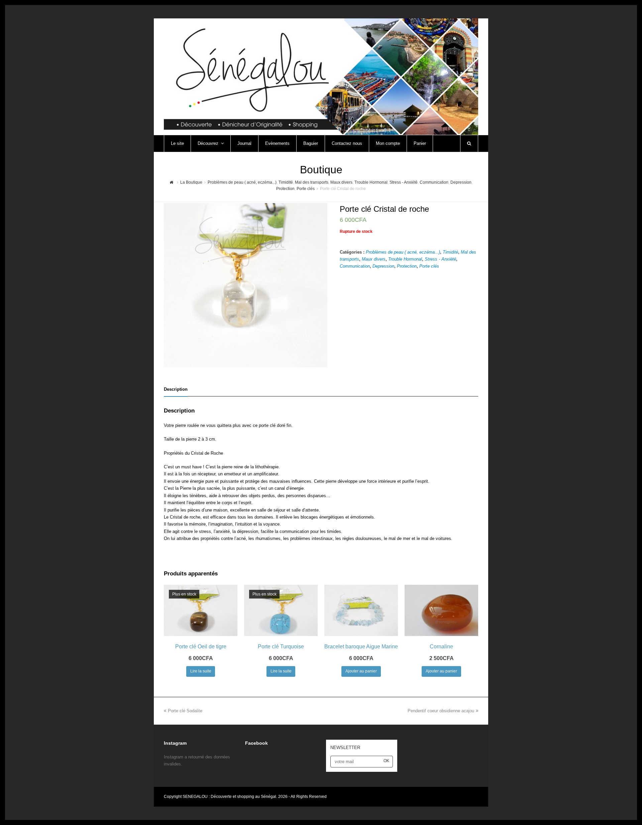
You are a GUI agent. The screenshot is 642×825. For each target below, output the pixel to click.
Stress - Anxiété (440, 259)
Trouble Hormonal (405, 259)
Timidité (450, 252)
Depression (383, 266)
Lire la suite (200, 671)
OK (386, 760)
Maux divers (374, 259)
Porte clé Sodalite (185, 710)
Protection (407, 266)
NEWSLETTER (345, 747)
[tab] (176, 389)
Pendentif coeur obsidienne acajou (441, 710)
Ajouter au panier (361, 671)
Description (176, 389)
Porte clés (429, 266)
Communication (355, 266)
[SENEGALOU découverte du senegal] (321, 76)
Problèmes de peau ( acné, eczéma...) (403, 252)
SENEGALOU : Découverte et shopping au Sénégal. (230, 796)
